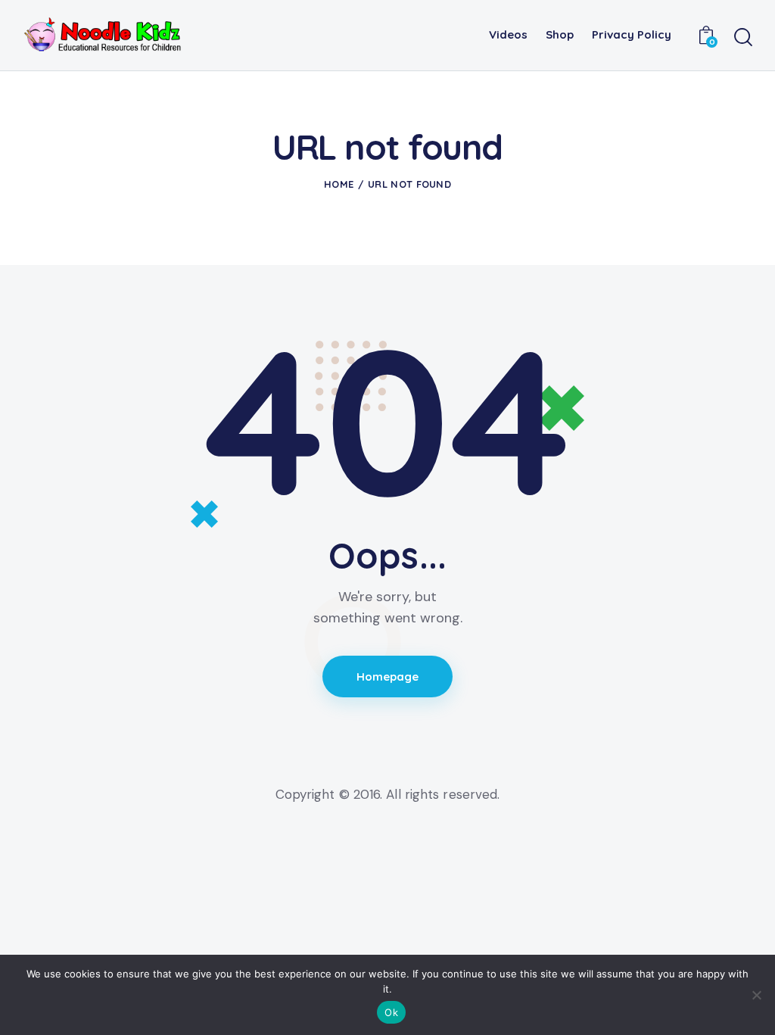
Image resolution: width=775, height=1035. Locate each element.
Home (338, 184)
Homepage (387, 676)
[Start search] (743, 38)
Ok (391, 1012)
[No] (756, 994)
